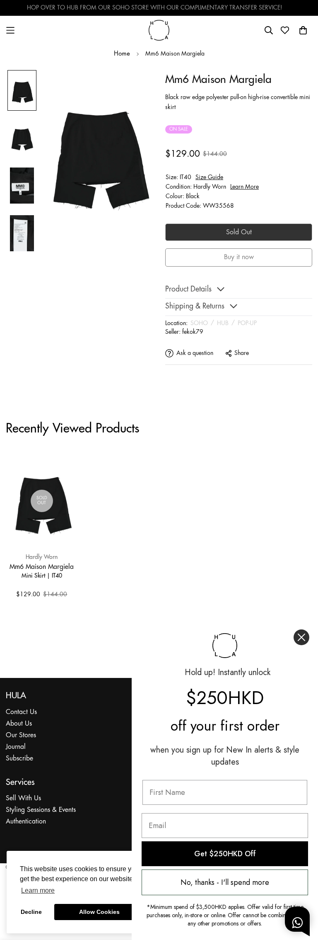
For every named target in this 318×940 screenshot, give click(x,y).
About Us (19, 723)
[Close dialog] (301, 637)
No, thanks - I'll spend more (225, 882)
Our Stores (21, 735)
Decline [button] (31, 911)
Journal (16, 747)
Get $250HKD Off (225, 853)
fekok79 (192, 332)
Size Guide (209, 177)
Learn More (244, 187)
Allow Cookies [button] (99, 911)
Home (122, 54)
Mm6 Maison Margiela (42, 566)
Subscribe (19, 758)
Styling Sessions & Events (41, 810)
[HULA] (159, 30)
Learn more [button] (38, 890)
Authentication (26, 821)
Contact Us (21, 712)
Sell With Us (23, 798)
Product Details (188, 290)
